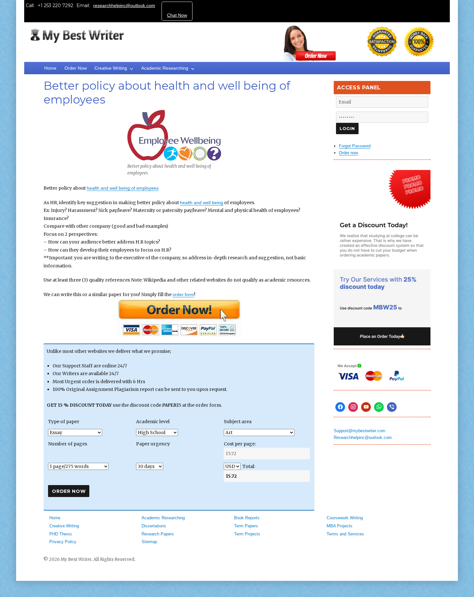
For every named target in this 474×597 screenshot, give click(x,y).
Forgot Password (354, 146)
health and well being (201, 202)
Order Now (75, 68)
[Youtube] (366, 407)
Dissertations (154, 525)
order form (183, 294)
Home (50, 68)
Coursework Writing (345, 517)
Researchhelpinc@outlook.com (363, 437)
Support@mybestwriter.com (359, 430)
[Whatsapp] (378, 407)
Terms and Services (345, 534)
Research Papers (158, 534)
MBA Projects (339, 525)
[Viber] (391, 407)
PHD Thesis (60, 534)
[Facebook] (340, 407)
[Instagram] (353, 407)
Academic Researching (164, 68)
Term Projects (247, 534)
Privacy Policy (62, 541)
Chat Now (177, 15)
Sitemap (149, 541)
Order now (348, 152)
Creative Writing (110, 68)
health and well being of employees (123, 188)
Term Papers (246, 525)
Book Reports (247, 517)
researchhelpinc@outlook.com (124, 5)
